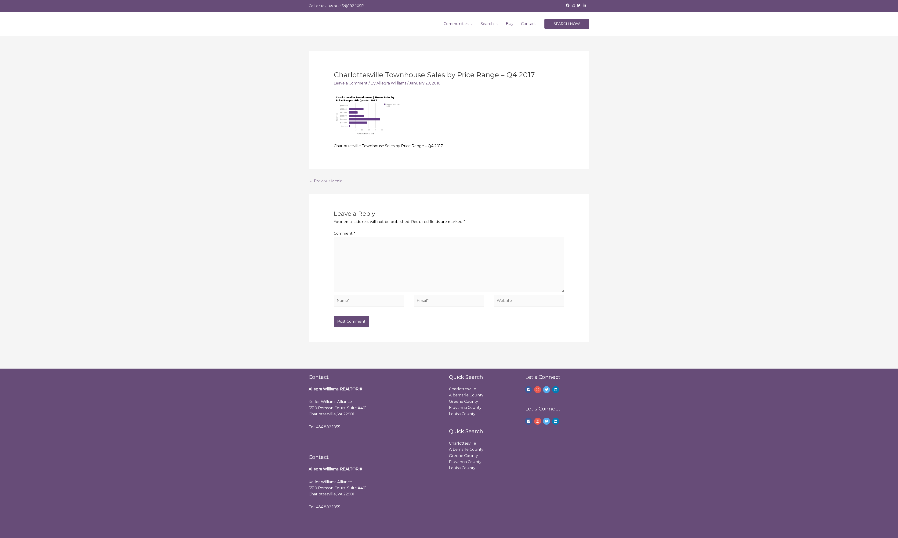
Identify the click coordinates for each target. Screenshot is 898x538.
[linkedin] (556, 389)
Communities (456, 24)
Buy (510, 24)
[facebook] (568, 5)
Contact (528, 24)
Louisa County (462, 414)
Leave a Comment (351, 83)
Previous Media (325, 181)
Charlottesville (462, 389)
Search (487, 24)
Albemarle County (466, 395)
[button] (566, 24)
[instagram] (574, 5)
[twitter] (579, 5)
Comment (344, 233)
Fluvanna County (465, 407)
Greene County (463, 401)
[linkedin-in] (585, 5)
